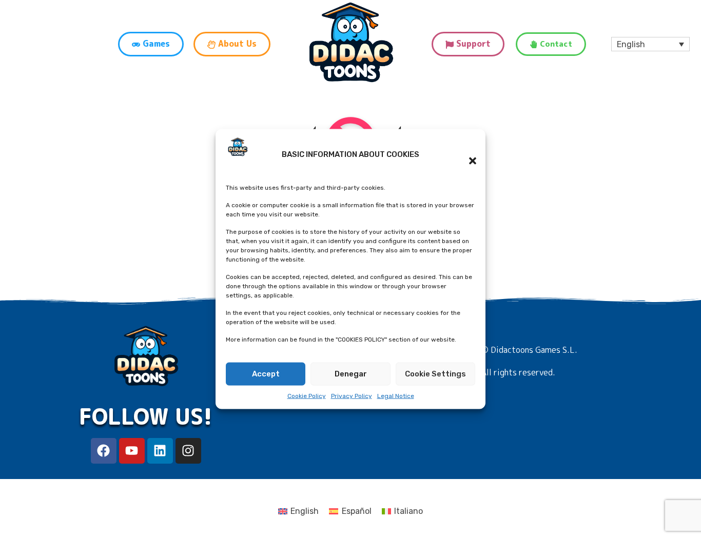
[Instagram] (188, 451)
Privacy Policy (351, 396)
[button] (467, 154)
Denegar (351, 373)
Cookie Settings (435, 373)
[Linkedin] (160, 451)
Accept (266, 373)
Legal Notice (395, 396)
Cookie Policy (306, 396)
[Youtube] (132, 451)
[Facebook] (103, 451)
